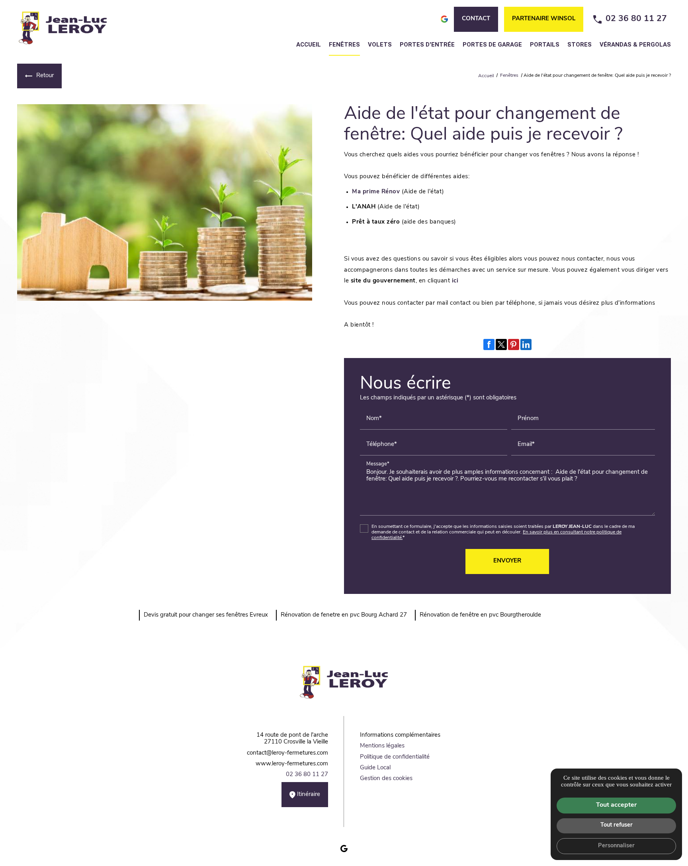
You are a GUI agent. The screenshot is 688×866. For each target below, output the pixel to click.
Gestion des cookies (386, 779)
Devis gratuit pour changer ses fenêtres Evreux (206, 615)
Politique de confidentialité (395, 757)
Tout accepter (616, 805)
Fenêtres (344, 44)
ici (455, 281)
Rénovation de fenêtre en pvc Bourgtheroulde (480, 615)
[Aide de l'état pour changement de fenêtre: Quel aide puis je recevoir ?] (164, 202)
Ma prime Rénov (376, 192)
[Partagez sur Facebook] (488, 344)
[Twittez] (501, 344)
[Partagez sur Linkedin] (526, 344)
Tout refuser (616, 825)
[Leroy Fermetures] (63, 28)
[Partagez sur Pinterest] (513, 344)
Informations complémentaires (400, 735)
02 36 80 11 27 (636, 19)
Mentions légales (382, 746)
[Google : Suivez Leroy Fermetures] (344, 848)
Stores (579, 44)
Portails (544, 44)
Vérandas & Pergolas (635, 44)
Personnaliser (616, 846)
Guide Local (375, 768)
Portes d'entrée (427, 44)
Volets (380, 44)
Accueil (308, 44)
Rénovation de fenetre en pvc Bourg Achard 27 (344, 615)
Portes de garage (492, 44)
